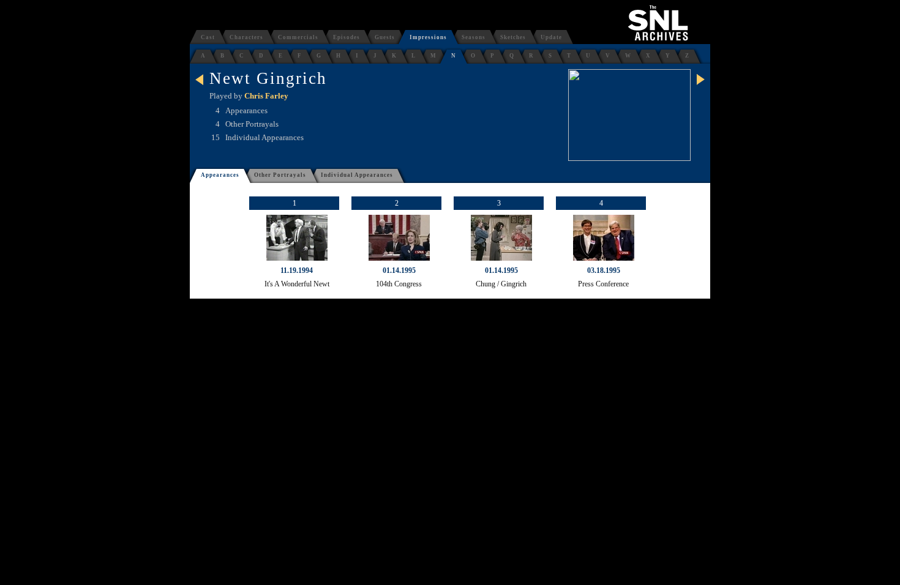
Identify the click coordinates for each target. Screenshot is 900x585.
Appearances (220, 175)
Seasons (474, 37)
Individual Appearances (357, 175)
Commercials (298, 37)
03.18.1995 (603, 270)
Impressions (428, 37)
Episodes (346, 37)
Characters (246, 37)
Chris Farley (266, 95)
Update (551, 37)
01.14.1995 (399, 270)
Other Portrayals (280, 175)
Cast (208, 37)
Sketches (513, 37)
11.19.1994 (296, 270)
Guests (385, 37)
